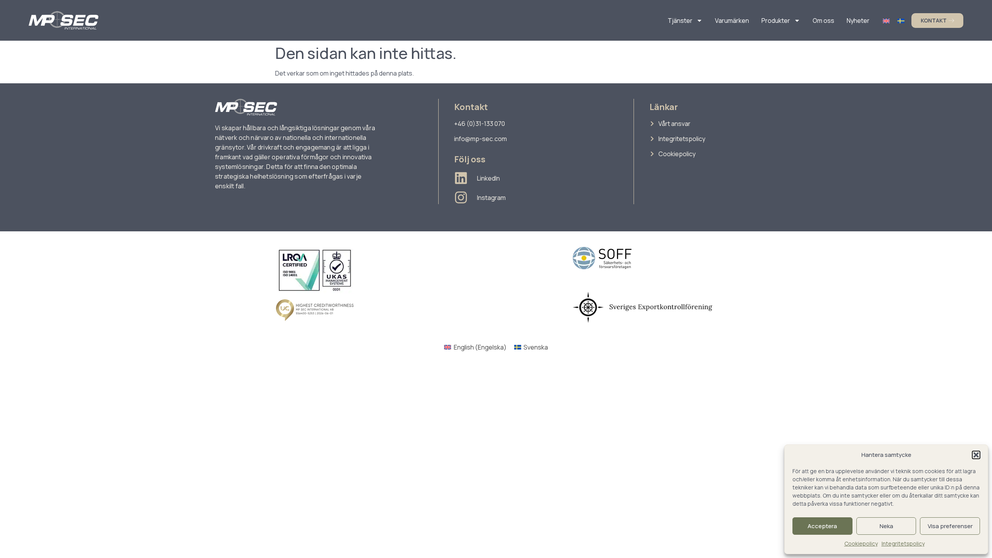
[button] (976, 455)
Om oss (823, 20)
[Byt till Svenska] (901, 20)
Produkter (775, 20)
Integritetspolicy (903, 543)
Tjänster (680, 20)
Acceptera (822, 526)
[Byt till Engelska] (886, 20)
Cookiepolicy (861, 543)
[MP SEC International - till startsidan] (63, 20)
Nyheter (858, 20)
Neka (886, 526)
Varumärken (732, 20)
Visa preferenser (950, 526)
